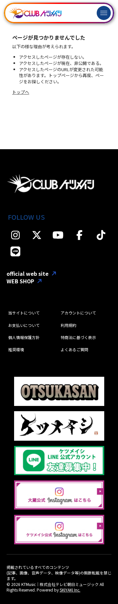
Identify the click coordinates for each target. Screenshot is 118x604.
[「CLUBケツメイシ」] (35, 13)
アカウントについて (78, 312)
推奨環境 (16, 349)
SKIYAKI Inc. (70, 590)
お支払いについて (24, 325)
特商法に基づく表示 (78, 337)
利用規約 (68, 325)
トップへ (20, 92)
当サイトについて (24, 312)
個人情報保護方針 (24, 337)
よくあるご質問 (74, 349)
